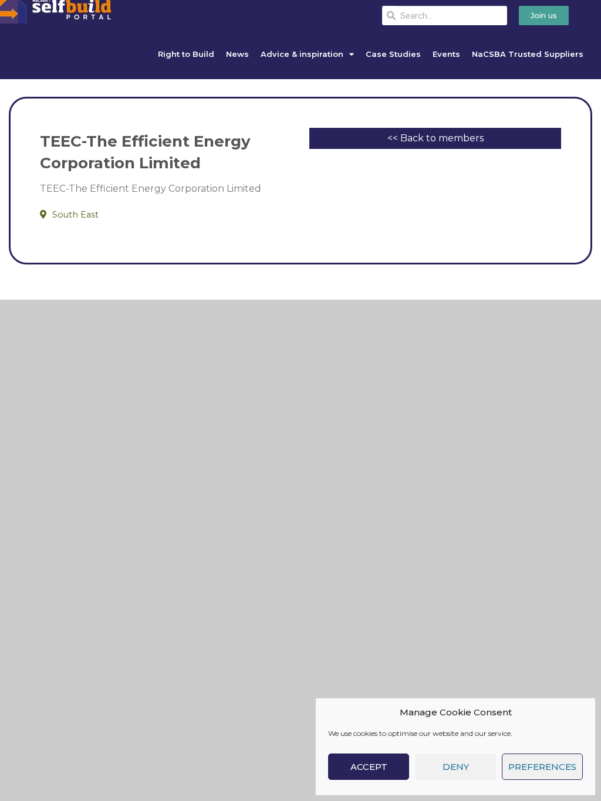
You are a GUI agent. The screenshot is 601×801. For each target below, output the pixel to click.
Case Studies (393, 54)
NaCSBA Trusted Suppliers (527, 54)
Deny (456, 766)
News (237, 54)
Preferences (542, 766)
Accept (368, 766)
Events (446, 54)
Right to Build (186, 54)
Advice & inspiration (302, 54)
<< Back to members (435, 138)
